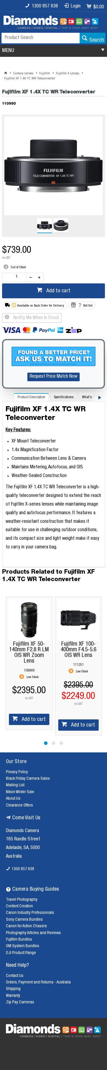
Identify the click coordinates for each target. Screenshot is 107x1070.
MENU (8, 51)
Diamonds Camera (22, 831)
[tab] (31, 397)
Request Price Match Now (53, 376)
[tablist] (54, 480)
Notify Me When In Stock (35, 318)
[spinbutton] (15, 277)
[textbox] (40, 38)
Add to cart (57, 291)
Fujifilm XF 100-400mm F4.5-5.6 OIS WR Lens (29, 649)
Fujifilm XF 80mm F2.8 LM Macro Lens (78, 649)
